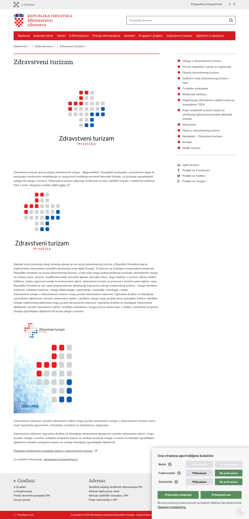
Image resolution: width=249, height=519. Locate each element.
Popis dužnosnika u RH (103, 499)
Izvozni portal (22, 499)
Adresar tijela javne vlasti (104, 491)
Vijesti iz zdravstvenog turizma (201, 130)
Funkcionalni (167, 473)
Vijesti (61, 36)
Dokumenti (189, 124)
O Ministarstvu (79, 36)
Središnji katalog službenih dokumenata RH (115, 486)
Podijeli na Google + (194, 181)
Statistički (165, 481)
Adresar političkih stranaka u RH (108, 495)
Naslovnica (20, 46)
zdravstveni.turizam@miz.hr (61, 459)
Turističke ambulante (195, 88)
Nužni (162, 464)
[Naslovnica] (69, 20)
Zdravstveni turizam (179, 36)
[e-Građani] (30, 4)
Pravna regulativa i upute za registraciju (206, 66)
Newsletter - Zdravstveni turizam (202, 136)
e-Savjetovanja (23, 491)
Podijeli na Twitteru (194, 175)
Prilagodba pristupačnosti (206, 4)
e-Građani (20, 486)
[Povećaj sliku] (87, 117)
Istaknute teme (43, 36)
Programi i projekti (151, 36)
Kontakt (187, 142)
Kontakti (129, 36)
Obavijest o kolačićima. (172, 507)
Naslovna (24, 36)
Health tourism (191, 147)
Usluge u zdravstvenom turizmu (201, 60)
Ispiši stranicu (190, 164)
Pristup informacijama (106, 36)
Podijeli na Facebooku (196, 170)
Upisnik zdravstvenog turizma (200, 72)
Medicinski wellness (194, 94)
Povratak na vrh (25, 515)
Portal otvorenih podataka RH (32, 495)
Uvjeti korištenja (144, 515)
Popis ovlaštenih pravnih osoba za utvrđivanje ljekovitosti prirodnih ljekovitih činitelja (207, 114)
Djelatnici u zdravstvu (210, 36)
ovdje (62, 185)
